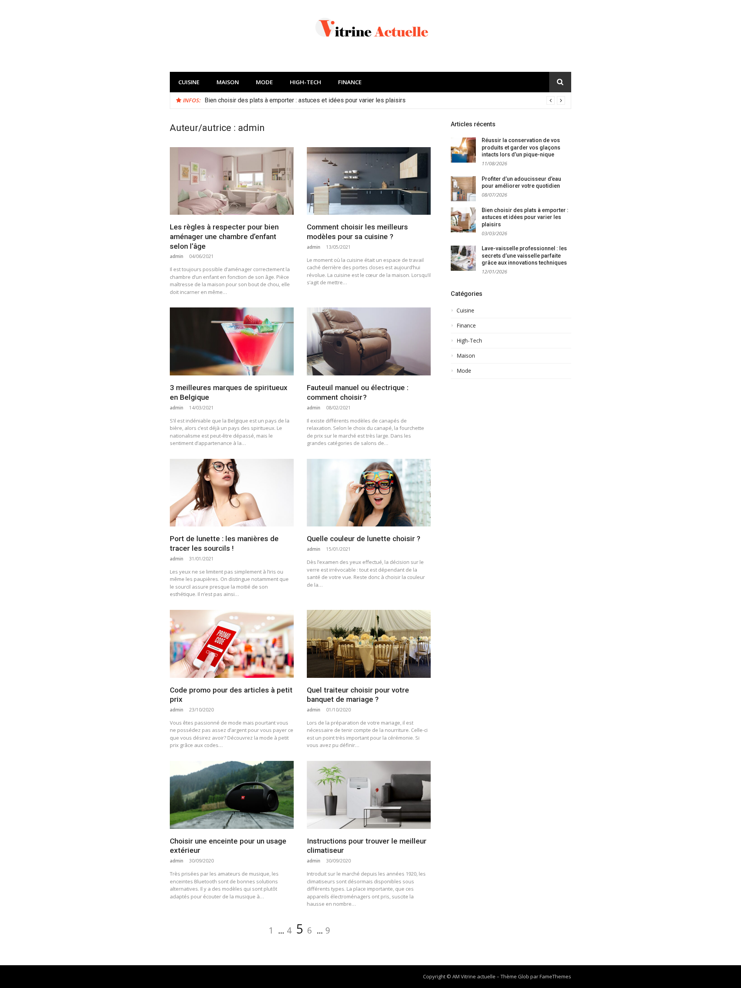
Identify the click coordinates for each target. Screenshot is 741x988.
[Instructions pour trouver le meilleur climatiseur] (369, 795)
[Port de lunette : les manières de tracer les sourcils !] (232, 493)
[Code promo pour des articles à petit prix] (232, 644)
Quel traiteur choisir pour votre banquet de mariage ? (358, 695)
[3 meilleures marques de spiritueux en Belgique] (232, 341)
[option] (385, 100)
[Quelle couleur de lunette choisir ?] (369, 493)
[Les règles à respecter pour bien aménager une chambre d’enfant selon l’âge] (232, 181)
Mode (264, 82)
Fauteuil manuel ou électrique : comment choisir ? (357, 392)
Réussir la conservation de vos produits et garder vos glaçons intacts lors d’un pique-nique (521, 147)
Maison (228, 82)
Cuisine (189, 82)
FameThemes (555, 976)
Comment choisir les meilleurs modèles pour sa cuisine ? (357, 231)
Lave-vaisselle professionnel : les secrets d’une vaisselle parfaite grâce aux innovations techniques (524, 255)
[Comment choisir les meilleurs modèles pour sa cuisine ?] (369, 181)
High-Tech (305, 82)
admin (176, 256)
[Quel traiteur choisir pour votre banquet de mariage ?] (369, 644)
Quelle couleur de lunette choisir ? (363, 538)
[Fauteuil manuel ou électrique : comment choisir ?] (369, 341)
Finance (350, 82)
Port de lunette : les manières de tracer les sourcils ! (224, 543)
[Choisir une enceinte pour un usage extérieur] (232, 795)
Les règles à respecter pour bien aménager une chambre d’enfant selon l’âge (224, 236)
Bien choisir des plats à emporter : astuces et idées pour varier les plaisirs (305, 100)
